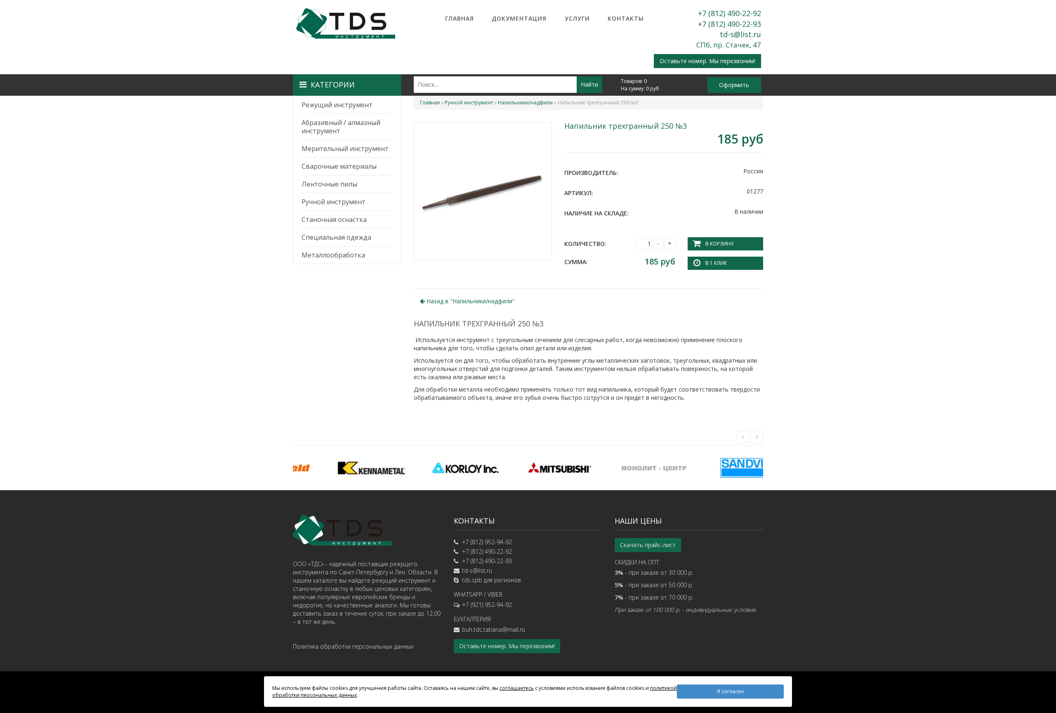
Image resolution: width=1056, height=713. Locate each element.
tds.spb (472, 580)
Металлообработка (333, 255)
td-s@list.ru (740, 34)
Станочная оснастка (334, 219)
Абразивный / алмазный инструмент (341, 126)
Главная (459, 18)
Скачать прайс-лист (648, 545)
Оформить (734, 85)
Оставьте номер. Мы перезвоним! (707, 61)
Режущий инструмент (337, 104)
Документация (519, 18)
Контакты (626, 18)
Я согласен (730, 691)
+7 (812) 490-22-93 (729, 24)
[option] (340, 468)
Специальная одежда (336, 237)
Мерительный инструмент (345, 148)
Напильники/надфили (525, 102)
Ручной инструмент (333, 201)
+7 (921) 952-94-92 (487, 605)
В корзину (719, 243)
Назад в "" (470, 301)
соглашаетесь (517, 688)
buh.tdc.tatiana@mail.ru (493, 629)
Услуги (577, 18)
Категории (333, 85)
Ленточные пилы (329, 184)
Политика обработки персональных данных (353, 646)
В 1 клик (716, 263)
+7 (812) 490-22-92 (729, 13)
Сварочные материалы (339, 166)
